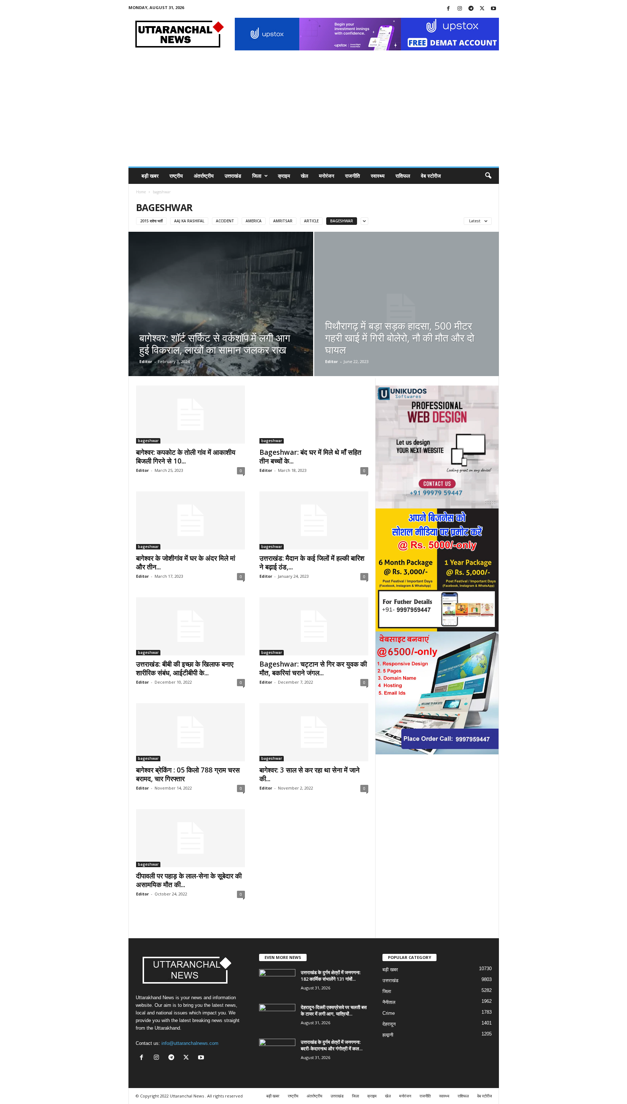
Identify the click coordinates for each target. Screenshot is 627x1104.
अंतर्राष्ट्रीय (204, 175)
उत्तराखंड (233, 175)
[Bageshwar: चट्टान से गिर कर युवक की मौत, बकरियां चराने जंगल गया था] (313, 626)
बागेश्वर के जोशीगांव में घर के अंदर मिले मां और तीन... (185, 562)
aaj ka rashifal (189, 220)
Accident (225, 220)
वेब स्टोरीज (431, 175)
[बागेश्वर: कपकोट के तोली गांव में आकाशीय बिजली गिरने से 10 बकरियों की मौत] (190, 415)
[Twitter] (482, 9)
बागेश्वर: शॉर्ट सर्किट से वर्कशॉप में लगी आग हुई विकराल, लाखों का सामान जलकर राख (214, 344)
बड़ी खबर (150, 175)
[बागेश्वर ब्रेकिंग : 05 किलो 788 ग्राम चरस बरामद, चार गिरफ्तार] (190, 732)
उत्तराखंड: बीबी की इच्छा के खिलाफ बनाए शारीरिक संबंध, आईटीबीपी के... (184, 668)
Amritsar (282, 220)
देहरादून (389, 1024)
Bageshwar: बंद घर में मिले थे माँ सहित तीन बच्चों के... (310, 457)
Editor (145, 361)
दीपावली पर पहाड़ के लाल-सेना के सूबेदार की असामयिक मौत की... (189, 880)
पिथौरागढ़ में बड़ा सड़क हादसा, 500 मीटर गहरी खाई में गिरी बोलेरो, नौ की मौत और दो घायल (399, 338)
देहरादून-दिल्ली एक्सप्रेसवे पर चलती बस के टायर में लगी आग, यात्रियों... (334, 1010)
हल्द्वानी (387, 1035)
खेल (304, 175)
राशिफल (403, 175)
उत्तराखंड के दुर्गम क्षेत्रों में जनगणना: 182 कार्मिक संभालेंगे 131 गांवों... (331, 975)
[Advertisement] (313, 112)
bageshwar (341, 220)
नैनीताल (389, 1002)
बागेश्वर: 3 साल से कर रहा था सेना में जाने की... (309, 774)
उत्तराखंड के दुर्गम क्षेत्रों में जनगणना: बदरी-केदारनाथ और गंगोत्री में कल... (331, 1045)
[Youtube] (493, 9)
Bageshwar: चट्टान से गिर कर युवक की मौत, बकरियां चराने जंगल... (313, 668)
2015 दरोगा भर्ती (151, 220)
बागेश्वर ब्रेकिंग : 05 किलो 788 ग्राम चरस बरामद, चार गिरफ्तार (188, 774)
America (254, 220)
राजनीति (352, 175)
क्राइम (284, 175)
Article (311, 220)
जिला (256, 175)
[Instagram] (459, 9)
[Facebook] (448, 9)
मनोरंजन (326, 175)
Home (141, 191)
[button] (488, 176)
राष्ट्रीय (176, 175)
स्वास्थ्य (378, 175)
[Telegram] (471, 9)
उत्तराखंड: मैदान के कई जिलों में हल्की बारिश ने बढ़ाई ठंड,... (311, 562)
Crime (388, 1013)
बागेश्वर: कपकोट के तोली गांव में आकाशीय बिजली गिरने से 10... (185, 457)
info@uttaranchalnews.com (189, 1043)
